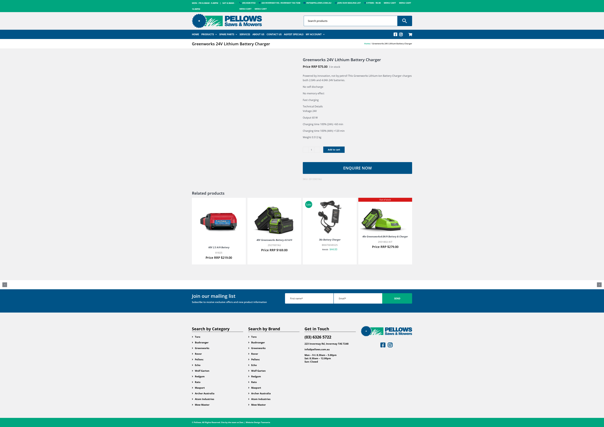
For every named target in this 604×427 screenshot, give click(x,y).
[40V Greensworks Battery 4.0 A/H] (274, 201)
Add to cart (334, 149)
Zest (241, 422)
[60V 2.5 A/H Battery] (218, 201)
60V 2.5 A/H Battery (218, 247)
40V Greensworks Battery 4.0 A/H (274, 239)
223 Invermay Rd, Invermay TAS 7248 (327, 343)
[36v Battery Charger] (329, 201)
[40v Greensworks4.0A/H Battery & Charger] (385, 201)
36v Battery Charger (330, 239)
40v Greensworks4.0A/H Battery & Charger (385, 236)
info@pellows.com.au (317, 349)
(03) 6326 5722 (318, 337)
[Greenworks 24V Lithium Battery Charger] (245, 89)
